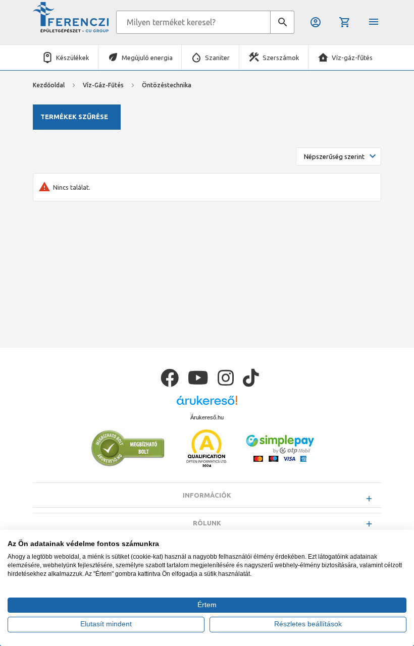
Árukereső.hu (207, 417)
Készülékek (72, 57)
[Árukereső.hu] (207, 404)
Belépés (316, 22)
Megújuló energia (147, 57)
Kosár (345, 22)
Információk (207, 495)
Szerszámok (281, 57)
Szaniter (217, 57)
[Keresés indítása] (282, 22)
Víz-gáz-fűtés (352, 57)
